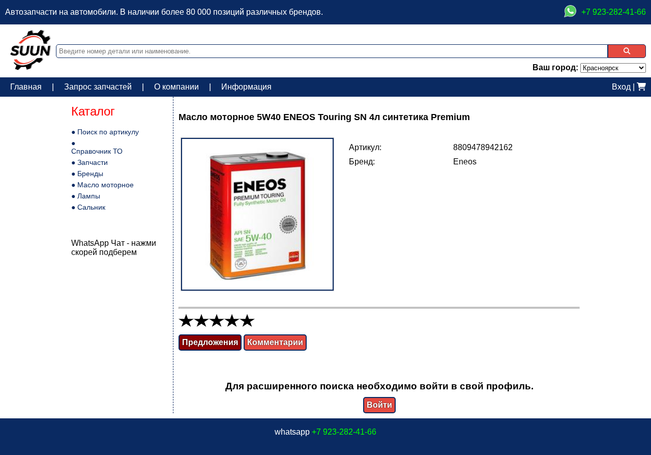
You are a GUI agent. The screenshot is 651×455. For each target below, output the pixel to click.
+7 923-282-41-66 (344, 432)
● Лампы (85, 196)
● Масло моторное (102, 185)
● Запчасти (89, 162)
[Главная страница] (30, 67)
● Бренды (87, 173)
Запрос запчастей (98, 86)
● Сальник (88, 207)
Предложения (210, 342)
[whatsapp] (570, 12)
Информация (246, 86)
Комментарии (275, 342)
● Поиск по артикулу (105, 132)
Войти (379, 405)
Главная (26, 86)
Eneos (465, 161)
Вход (621, 86)
